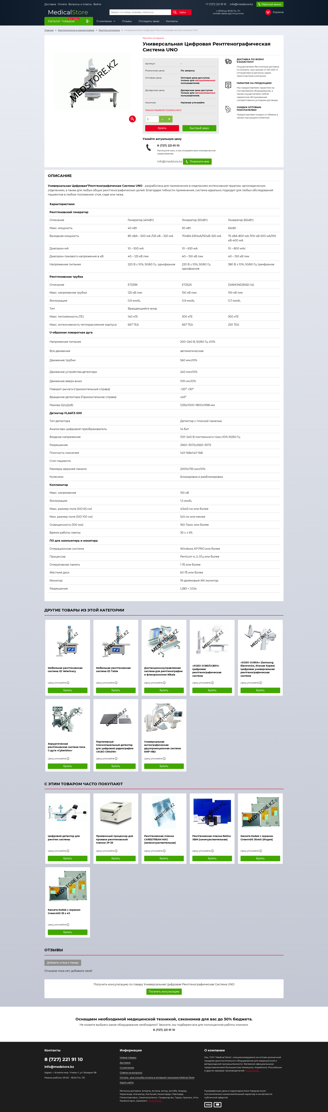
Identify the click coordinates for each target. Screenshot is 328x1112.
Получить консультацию (164, 991)
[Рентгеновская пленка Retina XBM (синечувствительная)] (212, 812)
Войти (97, 4)
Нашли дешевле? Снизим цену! (163, 110)
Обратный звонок (271, 4)
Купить (162, 128)
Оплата (62, 4)
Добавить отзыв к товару (63, 962)
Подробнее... (252, 1070)
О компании (105, 21)
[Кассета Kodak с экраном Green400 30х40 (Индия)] (260, 812)
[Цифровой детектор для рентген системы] (67, 812)
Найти (183, 12)
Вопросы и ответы (80, 4)
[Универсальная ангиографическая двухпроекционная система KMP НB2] (164, 718)
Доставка (50, 4)
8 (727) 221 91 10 (164, 1030)
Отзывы (127, 21)
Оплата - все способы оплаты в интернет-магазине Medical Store (157, 1077)
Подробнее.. (155, 1100)
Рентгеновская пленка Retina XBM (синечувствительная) (211, 838)
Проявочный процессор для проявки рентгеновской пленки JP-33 (114, 839)
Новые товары (128, 1057)
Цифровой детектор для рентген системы (64, 838)
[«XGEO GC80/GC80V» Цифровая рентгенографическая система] (212, 640)
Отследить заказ (149, 21)
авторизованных (205, 80)
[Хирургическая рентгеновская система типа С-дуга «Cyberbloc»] (67, 719)
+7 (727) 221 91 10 (215, 4)
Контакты (172, 21)
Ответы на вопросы (131, 1072)
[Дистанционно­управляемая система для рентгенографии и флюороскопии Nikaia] (164, 641)
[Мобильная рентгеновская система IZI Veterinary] (67, 641)
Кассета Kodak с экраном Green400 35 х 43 (64, 911)
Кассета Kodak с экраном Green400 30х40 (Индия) (257, 838)
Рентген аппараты (153, 38)
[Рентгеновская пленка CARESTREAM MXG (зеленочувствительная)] (164, 812)
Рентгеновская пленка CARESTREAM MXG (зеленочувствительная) (160, 839)
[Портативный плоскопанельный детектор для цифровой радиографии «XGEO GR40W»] (115, 718)
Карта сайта (127, 1082)
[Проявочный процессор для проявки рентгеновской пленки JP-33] (115, 812)
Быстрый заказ (199, 128)
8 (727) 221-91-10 (168, 145)
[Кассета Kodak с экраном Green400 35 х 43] (67, 886)
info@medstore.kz (241, 4)
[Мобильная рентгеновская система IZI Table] (115, 641)
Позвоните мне (199, 161)
